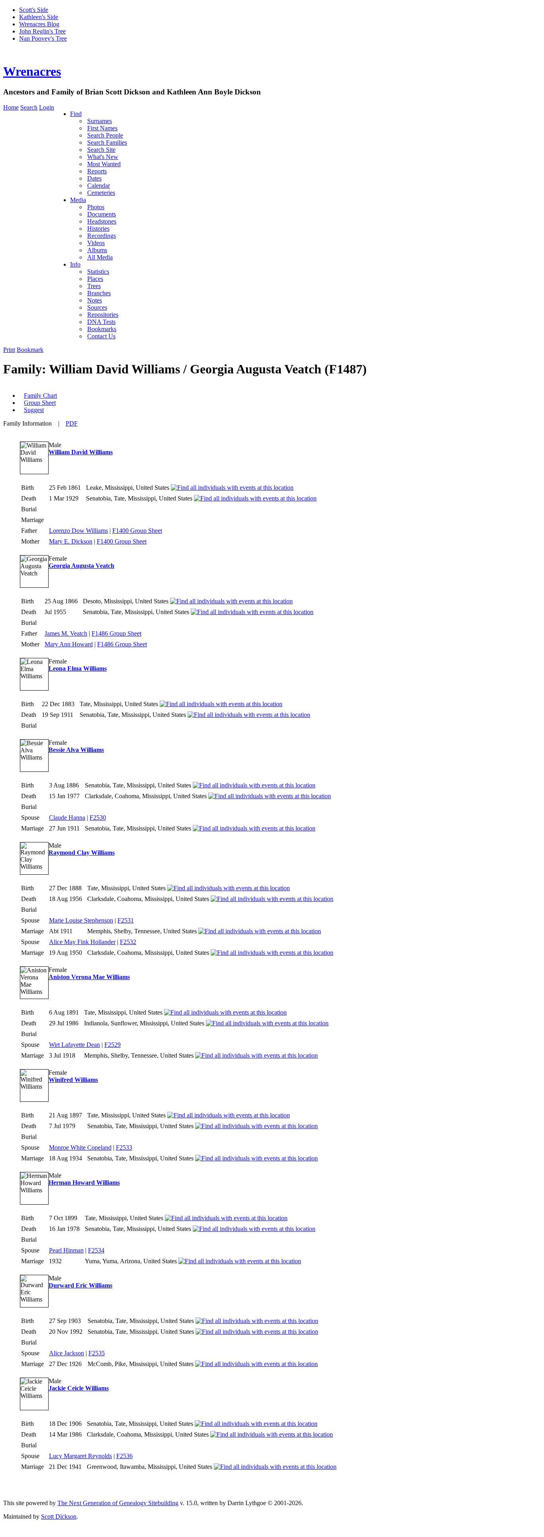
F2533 (124, 1147)
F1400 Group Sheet (137, 530)
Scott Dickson (58, 1516)
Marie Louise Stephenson (81, 920)
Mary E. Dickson (70, 541)
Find (76, 113)
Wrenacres (32, 71)
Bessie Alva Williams (76, 749)
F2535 (96, 1353)
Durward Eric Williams (80, 1285)
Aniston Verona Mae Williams (89, 977)
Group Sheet (40, 402)
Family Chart (40, 395)
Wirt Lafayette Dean (74, 1044)
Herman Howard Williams (84, 1182)
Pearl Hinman (66, 1250)
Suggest (34, 409)
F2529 (112, 1044)
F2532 (128, 941)
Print (9, 349)
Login (46, 107)
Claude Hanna (67, 817)
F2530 (98, 817)
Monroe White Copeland (80, 1147)
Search (28, 107)
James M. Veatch (66, 633)
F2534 (96, 1250)
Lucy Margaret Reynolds (80, 1456)
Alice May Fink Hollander (82, 941)
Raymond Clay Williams (82, 852)
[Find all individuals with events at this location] (232, 487)
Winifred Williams (73, 1079)
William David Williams (81, 452)
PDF (72, 423)
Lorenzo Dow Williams (78, 530)
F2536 (124, 1456)
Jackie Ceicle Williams (79, 1388)
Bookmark (30, 349)
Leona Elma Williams (78, 668)
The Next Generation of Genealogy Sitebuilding (117, 1503)
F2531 (125, 920)
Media (78, 199)
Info (75, 264)
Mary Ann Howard (69, 644)
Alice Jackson (66, 1353)
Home (11, 107)
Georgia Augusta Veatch (81, 565)
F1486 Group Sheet (116, 633)
